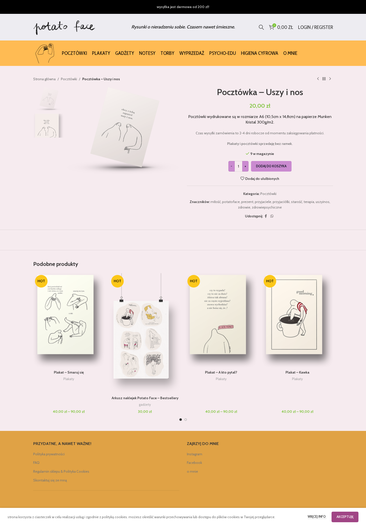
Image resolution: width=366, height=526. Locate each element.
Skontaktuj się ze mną (50, 480)
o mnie (192, 471)
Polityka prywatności (49, 454)
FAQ (36, 462)
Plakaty (68, 379)
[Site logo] (64, 26)
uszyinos (323, 201)
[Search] (261, 27)
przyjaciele (263, 201)
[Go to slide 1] (180, 419)
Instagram (194, 454)
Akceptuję (345, 517)
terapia (309, 201)
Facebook (194, 462)
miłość (216, 201)
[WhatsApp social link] (272, 216)
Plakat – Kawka (297, 372)
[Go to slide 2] (185, 419)
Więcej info (317, 516)
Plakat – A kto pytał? (221, 372)
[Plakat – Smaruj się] (68, 320)
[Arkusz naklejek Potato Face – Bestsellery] (145, 333)
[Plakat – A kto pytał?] (221, 320)
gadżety (145, 404)
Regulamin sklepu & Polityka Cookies (61, 471)
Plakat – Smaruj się (69, 372)
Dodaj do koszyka (271, 166)
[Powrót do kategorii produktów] (324, 79)
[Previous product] (318, 79)
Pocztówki (69, 79)
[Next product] (330, 79)
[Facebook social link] (266, 216)
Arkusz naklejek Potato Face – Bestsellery (145, 398)
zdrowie (244, 207)
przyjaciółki (281, 201)
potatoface (231, 201)
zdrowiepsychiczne (267, 207)
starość (296, 201)
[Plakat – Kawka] (297, 320)
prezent (247, 201)
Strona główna (44, 79)
